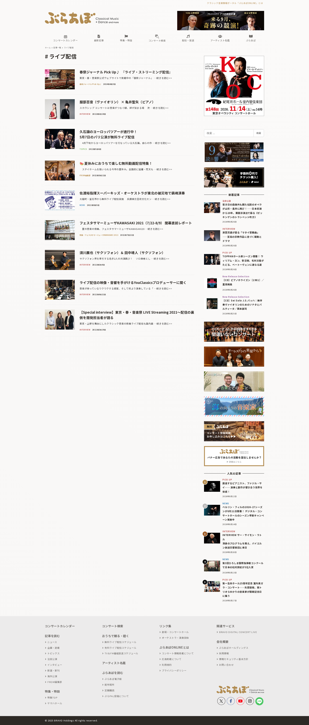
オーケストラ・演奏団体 (175, 637)
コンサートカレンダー (60, 626)
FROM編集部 (54, 682)
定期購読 (109, 690)
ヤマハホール (54, 703)
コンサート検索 (112, 626)
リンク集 (165, 626)
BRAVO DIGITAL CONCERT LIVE (238, 632)
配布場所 (109, 684)
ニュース (52, 642)
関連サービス (226, 626)
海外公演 (52, 676)
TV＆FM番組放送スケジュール (121, 653)
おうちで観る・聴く (115, 636)
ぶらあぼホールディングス (233, 647)
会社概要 (223, 641)
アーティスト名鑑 (114, 663)
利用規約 (167, 664)
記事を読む (52, 636)
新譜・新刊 (53, 670)
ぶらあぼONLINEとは (174, 647)
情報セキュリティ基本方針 (233, 659)
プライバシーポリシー (174, 670)
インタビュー (54, 664)
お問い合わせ (226, 664)
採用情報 (224, 653)
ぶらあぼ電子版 (113, 679)
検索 (258, 133)
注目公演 (52, 659)
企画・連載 (53, 647)
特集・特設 (52, 691)
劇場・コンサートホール (175, 632)
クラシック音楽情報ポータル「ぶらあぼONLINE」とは (235, 2)
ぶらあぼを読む (112, 673)
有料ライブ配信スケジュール (120, 647)
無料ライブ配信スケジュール (120, 642)
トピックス (53, 653)
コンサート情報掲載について (178, 653)
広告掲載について (172, 659)
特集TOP (52, 697)
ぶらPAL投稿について (117, 696)
